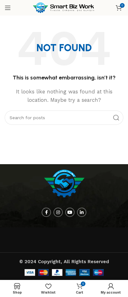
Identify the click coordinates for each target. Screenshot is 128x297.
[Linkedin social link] (81, 212)
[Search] (116, 117)
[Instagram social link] (58, 212)
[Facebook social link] (46, 212)
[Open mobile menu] (8, 8)
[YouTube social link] (70, 212)
